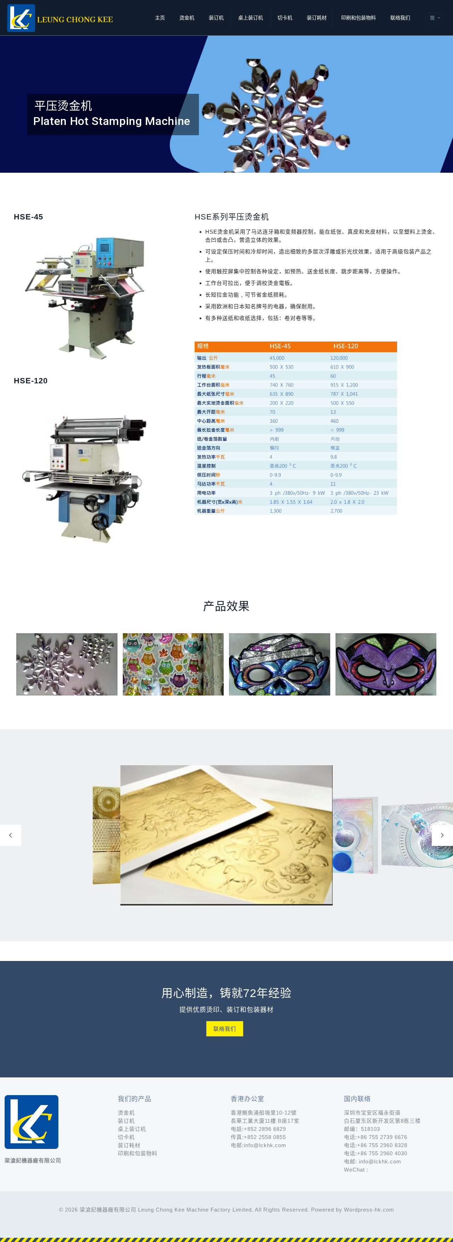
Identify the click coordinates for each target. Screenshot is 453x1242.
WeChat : (356, 1170)
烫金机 (126, 1113)
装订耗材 (129, 1145)
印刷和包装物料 (137, 1153)
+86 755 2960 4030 (382, 1153)
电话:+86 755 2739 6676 (375, 1137)
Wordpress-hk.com (369, 1210)
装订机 (126, 1121)
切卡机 (126, 1137)
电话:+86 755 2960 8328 (375, 1145)
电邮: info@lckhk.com (372, 1161)
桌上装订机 (132, 1129)
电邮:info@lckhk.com (258, 1145)
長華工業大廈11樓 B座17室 (265, 1121)
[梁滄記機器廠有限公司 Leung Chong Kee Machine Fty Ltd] (60, 17)
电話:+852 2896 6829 (258, 1129)
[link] (296, 429)
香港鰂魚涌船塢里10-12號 (264, 1113)
